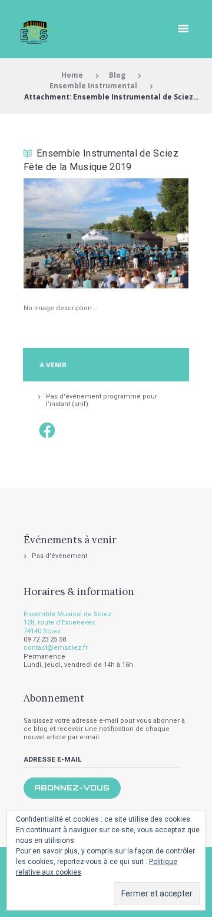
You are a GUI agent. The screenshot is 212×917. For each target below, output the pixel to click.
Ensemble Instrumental (93, 85)
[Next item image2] (147, 233)
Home (72, 74)
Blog (117, 74)
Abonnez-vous (72, 787)
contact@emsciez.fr (56, 648)
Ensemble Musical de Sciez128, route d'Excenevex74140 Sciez (67, 622)
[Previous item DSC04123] (65, 233)
